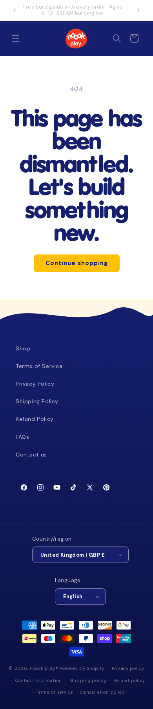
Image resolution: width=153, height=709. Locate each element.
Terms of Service (39, 366)
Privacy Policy (35, 383)
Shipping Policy (37, 401)
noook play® (44, 668)
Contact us (31, 454)
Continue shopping (77, 263)
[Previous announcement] (14, 10)
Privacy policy (128, 668)
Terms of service (54, 692)
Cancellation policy (102, 692)
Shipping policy (87, 680)
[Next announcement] (138, 10)
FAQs (22, 436)
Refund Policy (35, 418)
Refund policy (129, 680)
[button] (15, 38)
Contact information (38, 680)
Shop (23, 348)
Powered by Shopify (82, 668)
